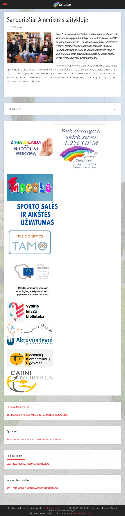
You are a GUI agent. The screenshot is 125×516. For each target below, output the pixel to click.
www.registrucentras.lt (84, 513)
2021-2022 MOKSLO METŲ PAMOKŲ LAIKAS (28, 464)
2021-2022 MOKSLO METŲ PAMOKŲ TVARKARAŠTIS (32, 488)
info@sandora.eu (53, 508)
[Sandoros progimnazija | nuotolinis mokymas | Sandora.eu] (62, 5)
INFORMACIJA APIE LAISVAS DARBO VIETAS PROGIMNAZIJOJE (37, 415)
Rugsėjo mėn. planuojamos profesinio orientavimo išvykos (35, 439)
